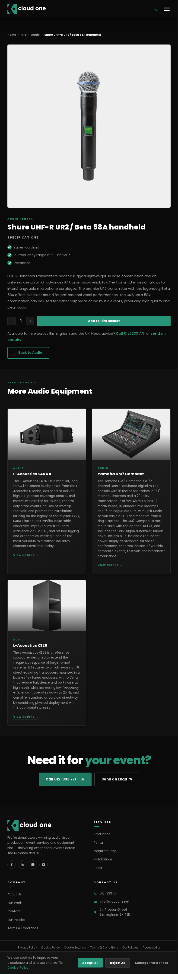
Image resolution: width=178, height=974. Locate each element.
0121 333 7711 (109, 893)
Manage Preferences (151, 963)
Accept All (90, 963)
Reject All (117, 963)
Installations (103, 859)
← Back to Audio (28, 352)
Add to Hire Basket (104, 321)
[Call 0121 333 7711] (155, 8)
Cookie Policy (50, 947)
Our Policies (16, 920)
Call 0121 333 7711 (130, 333)
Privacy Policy (27, 947)
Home (11, 35)
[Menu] (167, 9)
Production (102, 834)
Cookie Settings (75, 947)
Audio (35, 35)
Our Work (14, 903)
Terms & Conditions (22, 928)
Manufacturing (105, 851)
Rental (99, 842)
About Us (14, 894)
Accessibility (151, 947)
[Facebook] (11, 864)
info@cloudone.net (115, 901)
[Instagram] (33, 864)
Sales (98, 868)
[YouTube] (43, 864)
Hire (23, 35)
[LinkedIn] (22, 864)
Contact (14, 911)
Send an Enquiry (117, 779)
